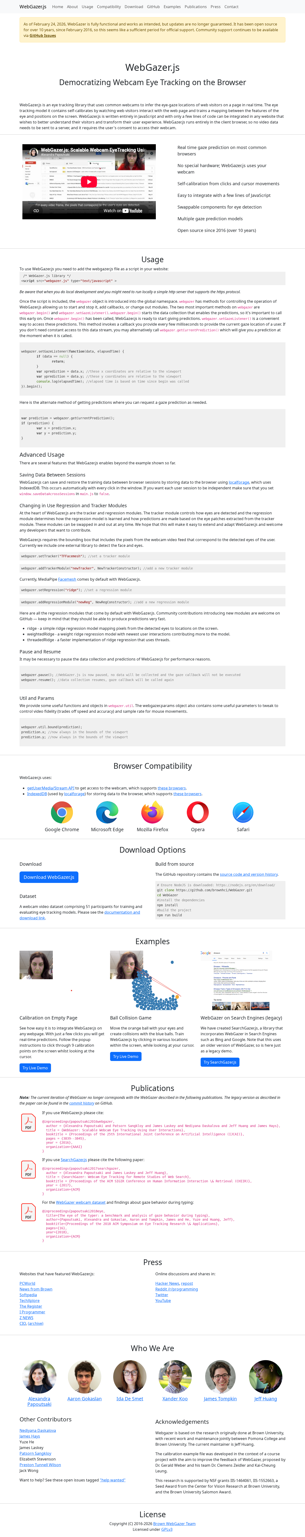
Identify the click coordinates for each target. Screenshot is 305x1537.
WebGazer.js (33, 6)
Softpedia (28, 1294)
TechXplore (30, 1300)
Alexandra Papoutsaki (39, 1401)
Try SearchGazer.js (220, 1062)
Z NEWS (26, 1317)
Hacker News (167, 1283)
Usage (87, 6)
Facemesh (67, 579)
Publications (196, 6)
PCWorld (27, 1283)
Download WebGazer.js (49, 877)
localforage (239, 482)
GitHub (153, 6)
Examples (172, 6)
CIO (23, 1323)
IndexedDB (37, 793)
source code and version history (249, 874)
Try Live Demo (35, 1068)
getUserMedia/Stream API (50, 788)
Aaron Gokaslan (84, 1398)
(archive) (35, 1323)
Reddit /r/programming (176, 1289)
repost (187, 1283)
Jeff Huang (265, 1398)
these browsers (172, 788)
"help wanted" (113, 1480)
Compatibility (109, 6)
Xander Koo (175, 1398)
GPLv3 (167, 1529)
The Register (31, 1306)
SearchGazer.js (74, 1159)
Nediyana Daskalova (38, 1430)
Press (216, 6)
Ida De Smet (130, 1398)
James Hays (30, 1436)
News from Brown (36, 1289)
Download (134, 6)
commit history (81, 1103)
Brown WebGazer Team (174, 1523)
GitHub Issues (43, 35)
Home (57, 6)
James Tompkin (220, 1398)
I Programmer (32, 1312)
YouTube (163, 1300)
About (72, 6)
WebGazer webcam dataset (81, 1202)
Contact (231, 6)
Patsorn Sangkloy (35, 1453)
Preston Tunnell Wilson (40, 1464)
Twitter (161, 1294)
